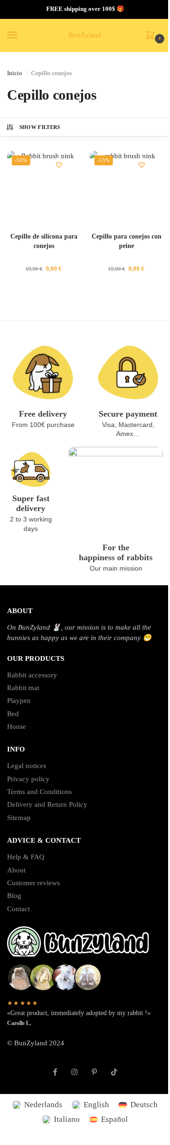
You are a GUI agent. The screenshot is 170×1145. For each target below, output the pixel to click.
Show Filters (39, 127)
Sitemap (19, 817)
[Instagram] (74, 1067)
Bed (13, 714)
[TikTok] (114, 1067)
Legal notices (26, 765)
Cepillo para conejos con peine (127, 241)
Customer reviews (33, 883)
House (16, 726)
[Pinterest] (94, 1067)
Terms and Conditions (39, 791)
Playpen (19, 700)
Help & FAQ (25, 857)
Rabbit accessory (32, 675)
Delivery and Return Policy (47, 804)
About (16, 870)
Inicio (14, 73)
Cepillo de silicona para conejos (43, 241)
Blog (14, 895)
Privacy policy (28, 779)
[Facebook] (55, 1067)
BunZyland (85, 35)
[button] (152, 36)
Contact (18, 909)
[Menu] (21, 35)
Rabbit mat (23, 688)
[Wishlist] (59, 165)
